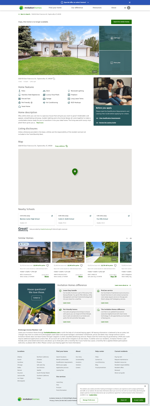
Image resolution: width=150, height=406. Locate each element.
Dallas (19, 367)
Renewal (117, 370)
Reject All (123, 400)
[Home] (30, 8)
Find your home (55, 8)
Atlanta (19, 357)
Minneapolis (21, 381)
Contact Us (98, 359)
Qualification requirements (64, 362)
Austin (19, 359)
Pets (57, 385)
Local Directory (100, 362)
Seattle (39, 370)
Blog (96, 365)
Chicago (19, 365)
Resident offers (119, 367)
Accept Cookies (138, 400)
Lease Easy (59, 382)
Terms (57, 400)
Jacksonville (21, 375)
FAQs (97, 357)
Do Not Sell (63, 400)
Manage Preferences (89, 400)
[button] (75, 2)
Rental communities (62, 359)
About (113, 8)
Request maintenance (121, 359)
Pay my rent (118, 357)
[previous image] (23, 50)
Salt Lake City (41, 365)
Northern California (43, 357)
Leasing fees (60, 370)
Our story (79, 357)
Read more (40, 123)
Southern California (43, 375)
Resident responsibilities (122, 365)
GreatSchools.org (45, 229)
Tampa (39, 378)
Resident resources (120, 362)
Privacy (52, 400)
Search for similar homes (121, 22)
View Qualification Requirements (109, 118)
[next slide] (130, 238)
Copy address (60, 146)
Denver (19, 370)
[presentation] (34, 260)
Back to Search (25, 14)
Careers (78, 367)
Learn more (66, 303)
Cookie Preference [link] (72, 400)
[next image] (93, 50)
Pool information (61, 390)
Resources (97, 8)
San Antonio (40, 367)
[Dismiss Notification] (129, 2)
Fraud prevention (100, 367)
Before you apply (61, 365)
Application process (62, 367)
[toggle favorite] (47, 265)
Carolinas (20, 362)
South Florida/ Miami (43, 373)
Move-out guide (120, 373)
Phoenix (39, 362)
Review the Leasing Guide (107, 123)
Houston (20, 373)
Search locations (61, 357)
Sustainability (80, 359)
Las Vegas (20, 378)
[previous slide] (127, 238)
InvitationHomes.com (52, 332)
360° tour (117, 38)
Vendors (78, 365)
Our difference (77, 8)
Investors (78, 362)
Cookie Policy (93, 395)
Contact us (36, 298)
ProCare (58, 387)
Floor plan (117, 63)
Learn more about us (121, 285)
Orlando (39, 359)
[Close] (145, 386)
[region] (112, 394)
